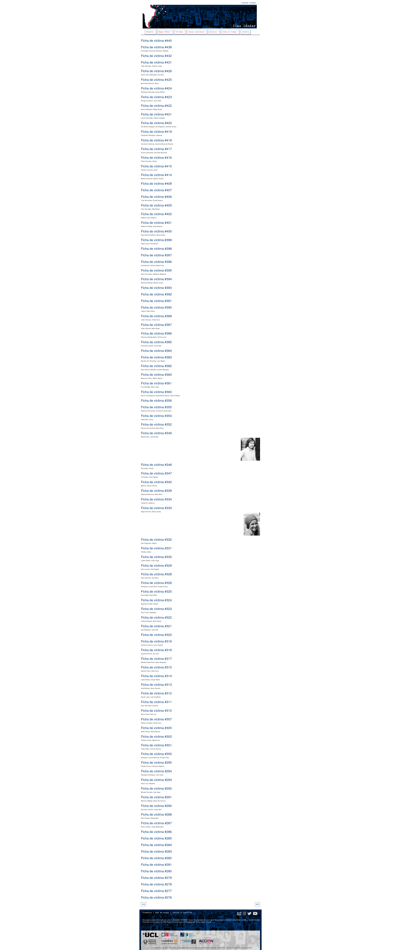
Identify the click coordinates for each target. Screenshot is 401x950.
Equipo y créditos (182, 912)
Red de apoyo (162, 912)
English (253, 3)
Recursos (213, 32)
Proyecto (150, 32)
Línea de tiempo (229, 32)
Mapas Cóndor (165, 32)
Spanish (245, 3)
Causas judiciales (196, 32)
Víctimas (179, 32)
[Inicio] (200, 16)
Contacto (245, 32)
